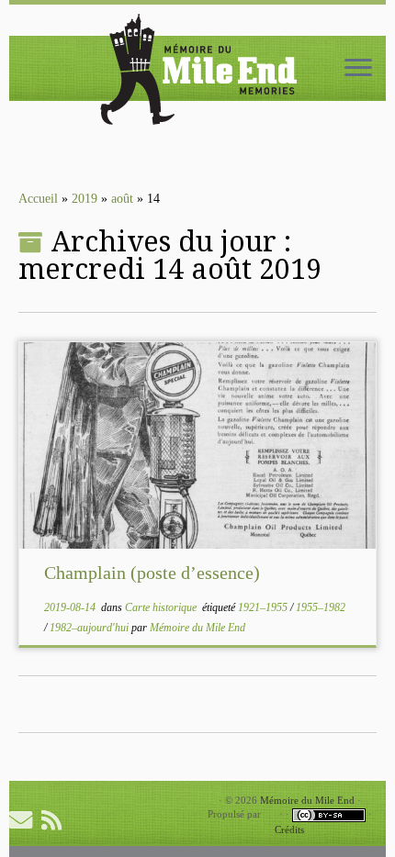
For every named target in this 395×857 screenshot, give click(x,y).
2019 (84, 199)
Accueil (38, 199)
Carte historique (162, 607)
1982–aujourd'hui (90, 627)
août (122, 199)
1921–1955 (264, 607)
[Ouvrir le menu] (358, 69)
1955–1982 (320, 607)
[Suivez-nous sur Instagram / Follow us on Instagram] (137, 819)
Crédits (289, 829)
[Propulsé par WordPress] (270, 814)
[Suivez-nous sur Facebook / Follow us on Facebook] (110, 819)
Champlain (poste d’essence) (152, 572)
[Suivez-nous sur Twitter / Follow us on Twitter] (84, 819)
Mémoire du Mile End (197, 627)
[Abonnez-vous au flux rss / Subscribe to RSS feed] (56, 819)
